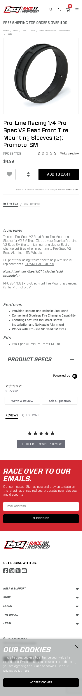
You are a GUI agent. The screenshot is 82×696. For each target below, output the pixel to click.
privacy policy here (16, 670)
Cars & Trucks (28, 30)
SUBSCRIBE (41, 518)
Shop (15, 30)
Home (6, 30)
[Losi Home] (21, 9)
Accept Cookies (41, 682)
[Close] (77, 647)
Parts (9, 33)
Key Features (31, 203)
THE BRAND (10, 614)
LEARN (7, 606)
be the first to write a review (41, 444)
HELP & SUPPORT (14, 588)
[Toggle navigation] (74, 10)
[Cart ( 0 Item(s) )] (68, 10)
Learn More (72, 190)
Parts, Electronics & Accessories (54, 30)
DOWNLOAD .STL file (39, 264)
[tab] (22, 401)
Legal (7, 623)
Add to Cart (58, 174)
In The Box (10, 203)
